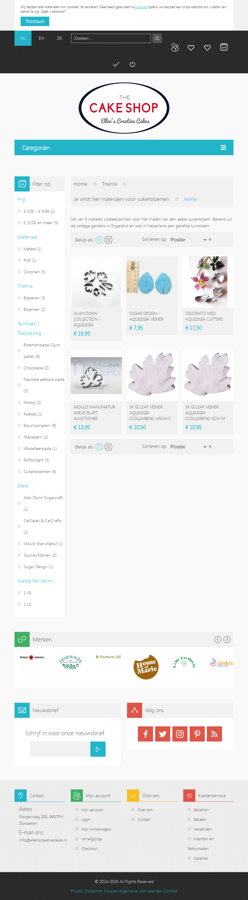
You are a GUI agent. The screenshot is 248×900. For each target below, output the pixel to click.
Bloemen (32, 309)
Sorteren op (154, 239)
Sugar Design (35, 566)
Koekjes (30, 414)
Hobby (29, 402)
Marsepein (33, 437)
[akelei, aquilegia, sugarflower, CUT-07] (96, 375)
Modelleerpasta (37, 448)
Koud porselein (37, 425)
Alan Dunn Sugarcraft (43, 497)
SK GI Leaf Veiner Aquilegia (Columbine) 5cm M (205, 412)
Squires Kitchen (37, 555)
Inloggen (132, 64)
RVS (27, 260)
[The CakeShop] (124, 108)
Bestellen (201, 809)
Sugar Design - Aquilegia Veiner (146, 316)
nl (23, 38)
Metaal (30, 249)
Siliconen (32, 272)
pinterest (197, 734)
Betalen (115, 64)
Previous (217, 639)
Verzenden (203, 829)
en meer (38, 222)
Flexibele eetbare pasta (44, 379)
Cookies (111, 891)
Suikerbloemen (37, 471)
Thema (109, 183)
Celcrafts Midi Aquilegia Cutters (204, 316)
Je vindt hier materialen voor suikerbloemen (121, 198)
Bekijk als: (84, 240)
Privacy (77, 891)
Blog (174, 47)
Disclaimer (93, 891)
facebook (145, 734)
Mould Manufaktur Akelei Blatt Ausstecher (94, 412)
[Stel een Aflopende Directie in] (210, 239)
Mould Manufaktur (40, 543)
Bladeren (32, 298)
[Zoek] (157, 38)
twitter (162, 734)
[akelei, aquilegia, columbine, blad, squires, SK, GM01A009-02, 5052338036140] (152, 375)
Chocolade (33, 368)
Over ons (145, 809)
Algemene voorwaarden (140, 891)
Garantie (201, 858)
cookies (141, 6)
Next (227, 639)
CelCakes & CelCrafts (42, 520)
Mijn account (191, 47)
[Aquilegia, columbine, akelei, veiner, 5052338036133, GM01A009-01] (207, 375)
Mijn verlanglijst (207, 47)
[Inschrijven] (98, 749)
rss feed (214, 734)
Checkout (89, 848)
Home (80, 183)
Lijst (108, 240)
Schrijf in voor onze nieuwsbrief (64, 733)
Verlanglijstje (91, 839)
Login (85, 819)
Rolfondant (34, 460)
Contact (144, 819)
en (41, 38)
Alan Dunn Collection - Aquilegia (87, 319)
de (59, 38)
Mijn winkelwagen (223, 47)
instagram (180, 734)
